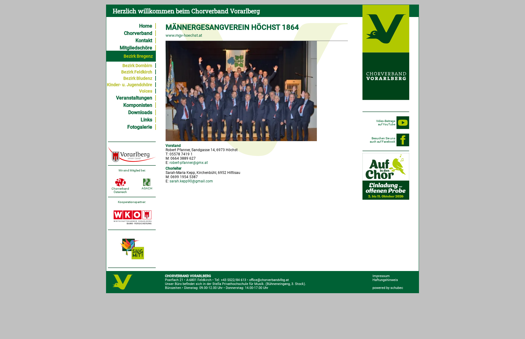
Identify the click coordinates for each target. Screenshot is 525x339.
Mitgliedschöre (136, 48)
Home (145, 26)
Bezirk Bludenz (137, 78)
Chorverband (138, 33)
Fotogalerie (139, 127)
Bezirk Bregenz (138, 56)
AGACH (147, 188)
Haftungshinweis (385, 280)
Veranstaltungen (134, 98)
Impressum (381, 276)
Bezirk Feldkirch (136, 71)
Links (146, 120)
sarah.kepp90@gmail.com (191, 181)
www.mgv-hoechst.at (184, 35)
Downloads (140, 112)
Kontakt (144, 40)
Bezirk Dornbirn (137, 65)
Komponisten (137, 105)
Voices (145, 91)
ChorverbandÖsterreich (120, 190)
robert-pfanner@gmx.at (189, 163)
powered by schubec (387, 288)
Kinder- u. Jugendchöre (129, 84)
